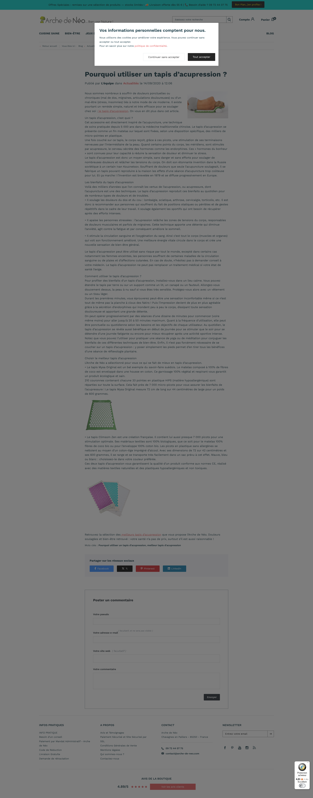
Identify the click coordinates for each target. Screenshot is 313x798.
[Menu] (308, 763)
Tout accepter (201, 56)
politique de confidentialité (150, 45)
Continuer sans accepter (163, 57)
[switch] (302, 786)
